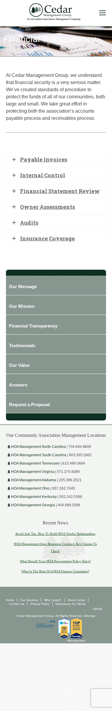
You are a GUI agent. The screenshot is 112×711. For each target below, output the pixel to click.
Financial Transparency (33, 325)
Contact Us (16, 604)
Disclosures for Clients (71, 604)
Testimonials (22, 345)
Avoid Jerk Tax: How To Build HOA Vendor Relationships (55, 533)
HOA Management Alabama (33, 480)
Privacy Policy (39, 604)
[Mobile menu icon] (102, 12)
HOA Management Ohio (30, 488)
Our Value (19, 365)
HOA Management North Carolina (38, 447)
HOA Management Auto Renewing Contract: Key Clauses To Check (55, 547)
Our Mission (22, 306)
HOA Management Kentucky (34, 497)
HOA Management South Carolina (38, 455)
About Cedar (76, 600)
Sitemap (89, 615)
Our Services (29, 600)
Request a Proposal (29, 404)
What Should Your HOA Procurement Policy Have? (55, 561)
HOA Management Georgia (33, 505)
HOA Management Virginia (32, 472)
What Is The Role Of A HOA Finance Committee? (55, 571)
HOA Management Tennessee (35, 463)
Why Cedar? (52, 600)
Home (10, 600)
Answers (18, 384)
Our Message (23, 286)
